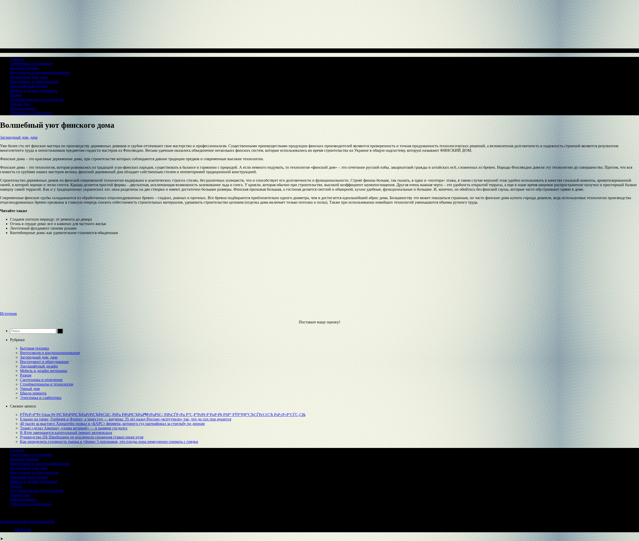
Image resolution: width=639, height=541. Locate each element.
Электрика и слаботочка (30, 113)
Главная (16, 59)
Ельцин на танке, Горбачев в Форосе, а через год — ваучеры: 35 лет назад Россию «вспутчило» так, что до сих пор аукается (125, 419)
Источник (8, 313)
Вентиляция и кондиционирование (40, 72)
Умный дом (20, 104)
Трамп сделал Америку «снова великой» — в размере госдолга (73, 428)
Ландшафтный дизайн (29, 86)
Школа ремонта (23, 108)
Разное (15, 95)
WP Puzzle (22, 530)
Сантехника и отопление (31, 63)
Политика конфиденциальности (27, 521)
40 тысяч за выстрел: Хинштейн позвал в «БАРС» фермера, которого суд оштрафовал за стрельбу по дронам (112, 423)
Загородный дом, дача (28, 77)
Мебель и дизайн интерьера (33, 90)
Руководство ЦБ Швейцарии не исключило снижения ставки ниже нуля (81, 437)
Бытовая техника (24, 68)
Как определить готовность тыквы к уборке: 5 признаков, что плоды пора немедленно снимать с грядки (109, 441)
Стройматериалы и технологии (36, 99)
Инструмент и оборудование (34, 81)
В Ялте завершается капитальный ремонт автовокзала (66, 432)
